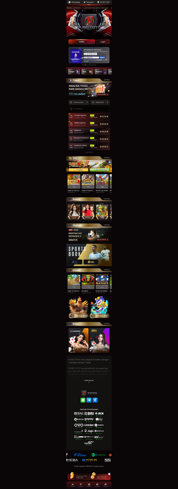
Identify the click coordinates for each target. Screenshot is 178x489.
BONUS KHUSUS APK (110, 8)
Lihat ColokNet (101, 94)
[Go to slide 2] (87, 152)
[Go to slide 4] (89, 152)
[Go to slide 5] (90, 152)
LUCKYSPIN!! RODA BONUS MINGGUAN (88, 8)
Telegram (90, 2)
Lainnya (107, 79)
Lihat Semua (89, 380)
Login (102, 42)
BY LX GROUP (101, 239)
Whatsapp (75, 2)
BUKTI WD (105, 2)
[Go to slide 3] (88, 152)
